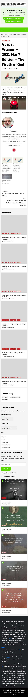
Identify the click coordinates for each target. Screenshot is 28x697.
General (4, 498)
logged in (12, 397)
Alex (9, 503)
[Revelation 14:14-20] (7, 176)
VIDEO (8, 40)
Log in (3, 439)
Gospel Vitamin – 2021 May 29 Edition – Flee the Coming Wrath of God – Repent (6, 167)
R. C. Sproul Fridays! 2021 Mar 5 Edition (13, 193)
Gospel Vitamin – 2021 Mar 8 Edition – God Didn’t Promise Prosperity (16, 201)
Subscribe (6, 469)
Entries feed (5, 442)
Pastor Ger (14, 68)
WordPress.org (6, 447)
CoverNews (17, 692)
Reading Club (13, 233)
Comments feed (6, 444)
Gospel (4, 40)
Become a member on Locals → (14, 21)
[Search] (25, 29)
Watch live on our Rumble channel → (13, 18)
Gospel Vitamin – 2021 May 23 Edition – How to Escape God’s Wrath (17, 167)
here (10, 638)
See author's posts (14, 145)
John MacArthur (5, 233)
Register (4, 436)
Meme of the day (6, 502)
